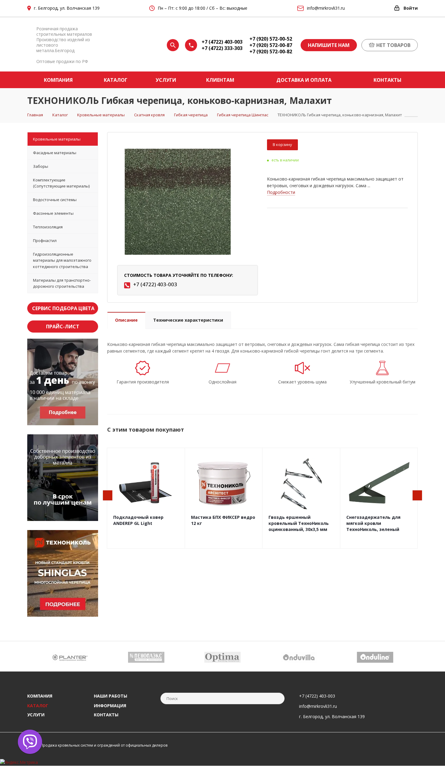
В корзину (282, 144)
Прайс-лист (62, 326)
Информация (110, 705)
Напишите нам (329, 45)
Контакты (106, 715)
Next (418, 495)
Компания (39, 696)
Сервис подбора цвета (63, 308)
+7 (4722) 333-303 (222, 48)
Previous (108, 495)
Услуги (35, 715)
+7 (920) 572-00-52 (270, 39)
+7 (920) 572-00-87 (270, 45)
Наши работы (110, 696)
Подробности (281, 192)
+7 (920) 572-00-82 (270, 51)
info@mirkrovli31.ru (318, 706)
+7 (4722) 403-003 (222, 42)
